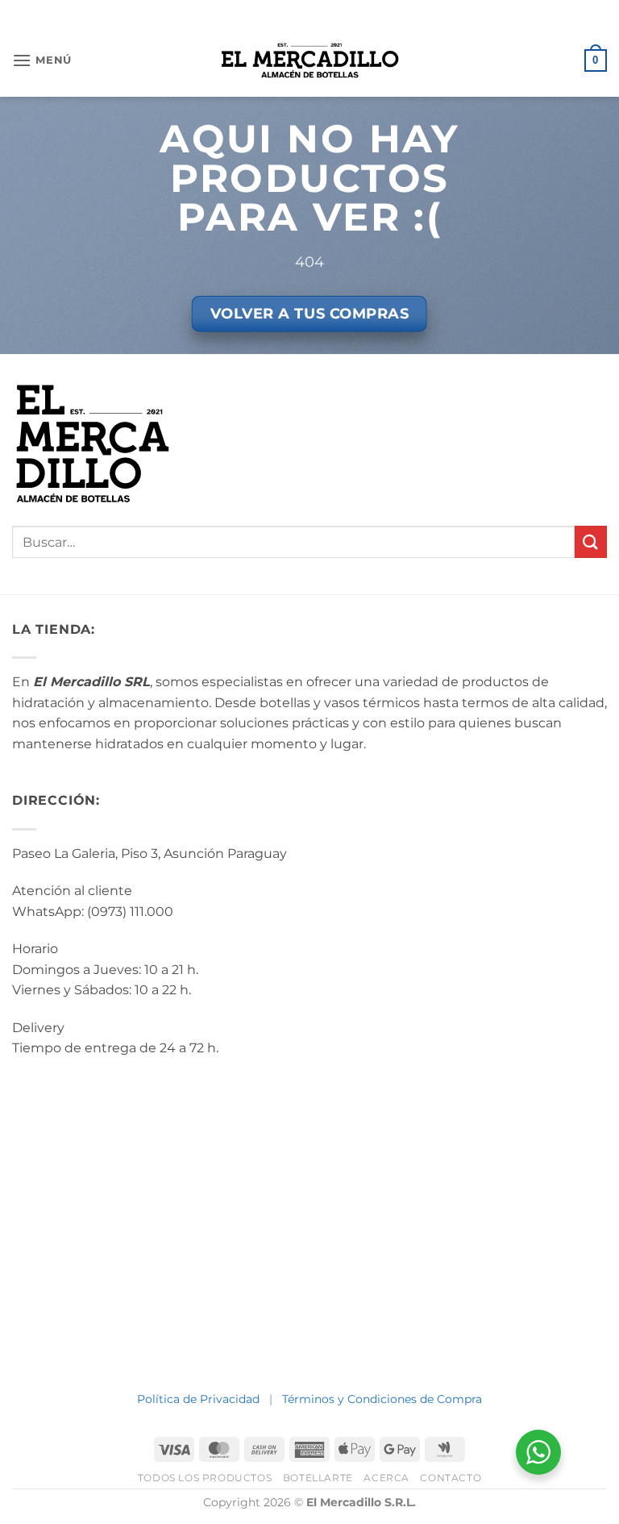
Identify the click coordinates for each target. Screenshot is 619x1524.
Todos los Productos (205, 1478)
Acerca (386, 1478)
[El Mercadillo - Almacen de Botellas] (309, 60)
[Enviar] (591, 541)
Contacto (450, 1478)
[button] (42, 60)
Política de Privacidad (198, 1399)
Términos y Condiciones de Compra (382, 1399)
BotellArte (318, 1478)
